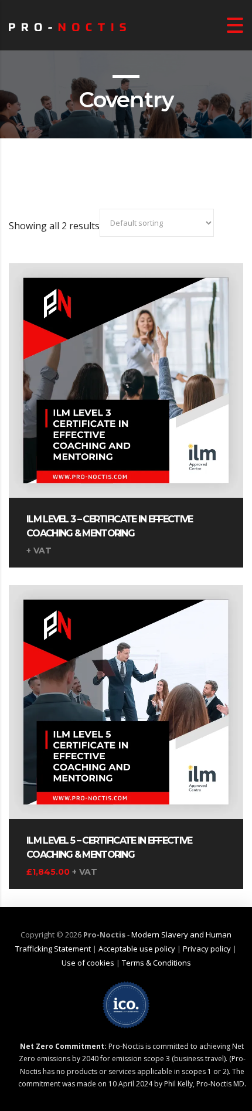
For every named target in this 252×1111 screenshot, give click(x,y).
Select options (126, 694)
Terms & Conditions (156, 962)
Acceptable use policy (136, 948)
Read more (126, 372)
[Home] (67, 25)
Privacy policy (207, 948)
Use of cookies (88, 962)
